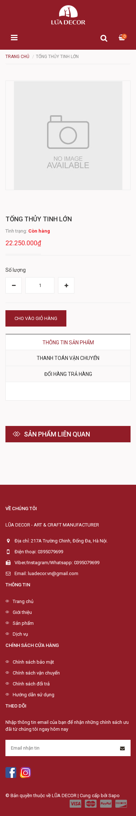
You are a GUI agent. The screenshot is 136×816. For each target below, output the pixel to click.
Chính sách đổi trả (31, 683)
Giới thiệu (22, 612)
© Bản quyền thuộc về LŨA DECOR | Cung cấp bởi (56, 795)
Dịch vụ (20, 634)
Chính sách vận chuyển (36, 673)
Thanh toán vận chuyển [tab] (68, 358)
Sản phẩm (23, 623)
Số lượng (15, 270)
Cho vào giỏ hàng (36, 318)
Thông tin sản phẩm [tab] (68, 342)
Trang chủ (23, 601)
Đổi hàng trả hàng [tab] (68, 374)
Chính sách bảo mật (33, 662)
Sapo (114, 795)
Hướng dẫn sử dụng (33, 694)
